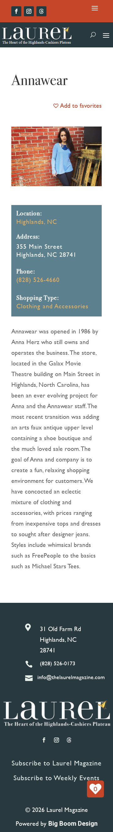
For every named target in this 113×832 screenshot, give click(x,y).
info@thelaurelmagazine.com (71, 677)
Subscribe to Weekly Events (56, 778)
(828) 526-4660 (38, 279)
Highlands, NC (36, 221)
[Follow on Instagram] (29, 11)
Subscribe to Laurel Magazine (57, 763)
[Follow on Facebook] (16, 11)
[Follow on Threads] (41, 11)
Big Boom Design (73, 823)
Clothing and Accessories (52, 306)
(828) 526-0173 (57, 663)
